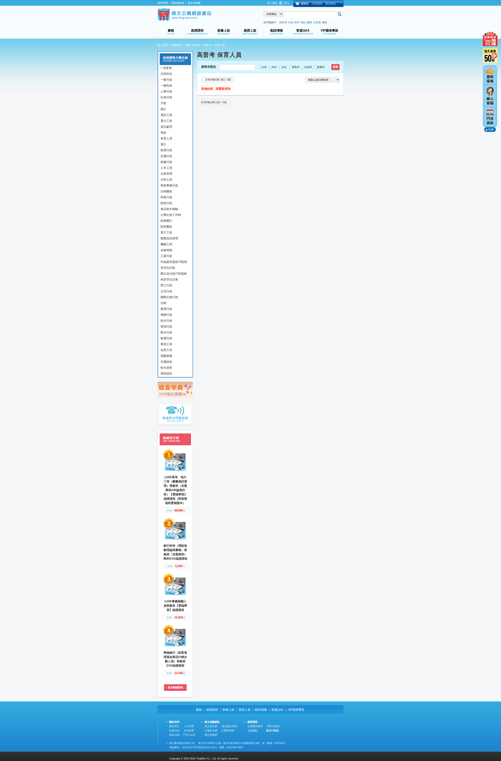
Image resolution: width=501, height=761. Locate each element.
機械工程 (166, 244)
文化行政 (166, 291)
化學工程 (166, 350)
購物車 (305, 3)
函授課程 (176, 45)
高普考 (283, 22)
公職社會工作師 (170, 214)
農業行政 (166, 308)
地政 (163, 132)
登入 (286, 2)
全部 (264, 67)
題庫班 (321, 67)
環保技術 (166, 373)
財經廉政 (166, 226)
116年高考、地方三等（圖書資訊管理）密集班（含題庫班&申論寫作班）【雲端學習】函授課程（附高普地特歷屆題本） (175, 490)
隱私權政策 (177, 2)
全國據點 (253, 730)
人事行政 (166, 91)
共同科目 (166, 73)
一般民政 (166, 85)
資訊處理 (166, 126)
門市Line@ (189, 734)
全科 (284, 67)
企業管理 (166, 173)
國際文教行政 (169, 297)
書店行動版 (272, 730)
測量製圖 (166, 355)
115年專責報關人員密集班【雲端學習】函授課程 (175, 606)
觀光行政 (166, 332)
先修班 (308, 67)
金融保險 (166, 250)
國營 (309, 22)
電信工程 (166, 115)
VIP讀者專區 (296, 709)
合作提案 (189, 730)
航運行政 (166, 338)
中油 (290, 22)
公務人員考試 (192, 45)
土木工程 (166, 167)
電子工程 (166, 232)
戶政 (163, 103)
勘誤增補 (261, 709)
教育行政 (166, 150)
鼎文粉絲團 (194, 2)
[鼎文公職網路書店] (184, 14)
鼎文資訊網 (211, 726)
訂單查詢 (317, 3)
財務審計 (166, 220)
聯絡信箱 (174, 734)
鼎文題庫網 (211, 734)
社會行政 (166, 97)
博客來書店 (273, 726)
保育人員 (166, 138)
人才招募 (189, 726)
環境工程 (166, 344)
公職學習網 (227, 730)
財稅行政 (166, 203)
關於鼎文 (174, 726)
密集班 (296, 67)
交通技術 (166, 361)
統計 (163, 109)
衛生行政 (166, 320)
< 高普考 (166, 68)
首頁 (165, 45)
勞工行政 (166, 285)
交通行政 (166, 156)
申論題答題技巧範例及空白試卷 (173, 264)
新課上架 (244, 709)
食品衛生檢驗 (169, 209)
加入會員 (272, 2)
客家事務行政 (169, 185)
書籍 (199, 709)
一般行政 (166, 79)
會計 (163, 144)
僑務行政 (166, 314)
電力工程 (166, 120)
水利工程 (166, 179)
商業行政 (166, 197)
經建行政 (166, 162)
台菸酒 (317, 22)
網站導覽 (163, 2)
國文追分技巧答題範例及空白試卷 (173, 276)
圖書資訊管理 (169, 238)
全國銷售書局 (255, 726)
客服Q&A (277, 709)
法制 (163, 303)
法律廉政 (166, 191)
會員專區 (330, 3)
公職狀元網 (211, 730)
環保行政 (166, 326)
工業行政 (166, 256)
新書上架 (228, 709)
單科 (274, 67)
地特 (303, 22)
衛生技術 (166, 367)
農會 (324, 22)
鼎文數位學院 (229, 726)
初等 (296, 22)
